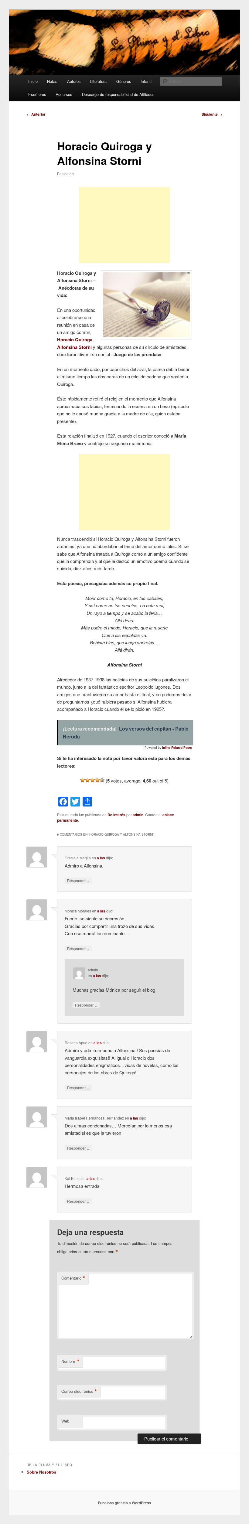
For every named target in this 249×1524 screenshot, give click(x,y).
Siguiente (212, 114)
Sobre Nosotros (41, 1472)
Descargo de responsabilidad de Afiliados (118, 94)
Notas (52, 81)
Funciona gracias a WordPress (124, 1502)
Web (65, 1421)
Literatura (98, 81)
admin (138, 814)
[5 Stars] (102, 780)
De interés (116, 814)
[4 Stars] (97, 780)
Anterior (36, 114)
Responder (78, 880)
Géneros (123, 81)
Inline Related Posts (177, 747)
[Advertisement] (124, 225)
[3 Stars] (92, 780)
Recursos (64, 94)
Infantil (146, 81)
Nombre (70, 1361)
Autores (74, 81)
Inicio (33, 81)
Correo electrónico (79, 1391)
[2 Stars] (87, 780)
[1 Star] (82, 780)
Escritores (37, 94)
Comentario (73, 1278)
